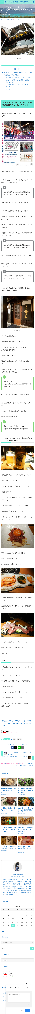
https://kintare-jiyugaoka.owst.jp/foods (16, 429)
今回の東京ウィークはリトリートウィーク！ (19, 77)
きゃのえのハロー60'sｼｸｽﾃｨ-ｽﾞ (17, 2)
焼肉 (14, 739)
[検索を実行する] (32, 948)
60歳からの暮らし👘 (12, 763)
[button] (12, 747)
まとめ (8, 89)
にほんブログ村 (13, 732)
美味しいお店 (7, 739)
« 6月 (2, 931)
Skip (22, 1010)
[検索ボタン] (33, 2)
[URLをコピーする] (22, 747)
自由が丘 (19, 739)
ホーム (3, 763)
